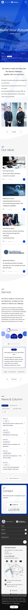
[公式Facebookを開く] (7, 561)
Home (2, 526)
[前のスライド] (5, 344)
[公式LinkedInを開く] (11, 561)
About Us (3, 533)
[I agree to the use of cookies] (25, 596)
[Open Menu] (25, 2)
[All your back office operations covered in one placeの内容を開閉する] (24, 179)
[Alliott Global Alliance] (15, 2)
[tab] (2, 333)
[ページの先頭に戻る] (25, 542)
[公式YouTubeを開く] (21, 561)
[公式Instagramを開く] (16, 561)
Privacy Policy (16, 603)
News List (23, 53)
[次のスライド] (23, 344)
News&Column (5, 537)
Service (3, 529)
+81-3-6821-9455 (10, 556)
